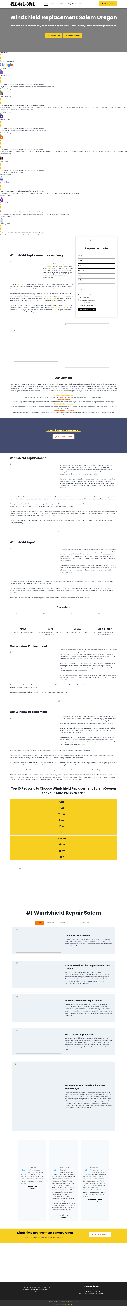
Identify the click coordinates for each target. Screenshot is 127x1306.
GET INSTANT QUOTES (87, 310)
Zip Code (81, 270)
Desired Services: (84, 295)
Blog (69, 4)
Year (79, 275)
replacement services (58, 308)
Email (80, 265)
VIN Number (82, 290)
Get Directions (108, 4)
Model (80, 285)
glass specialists (51, 298)
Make (80, 280)
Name (80, 255)
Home (46, 4)
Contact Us (62, 4)
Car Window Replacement (63, 404)
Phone (80, 260)
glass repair (21, 284)
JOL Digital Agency (70, 1304)
